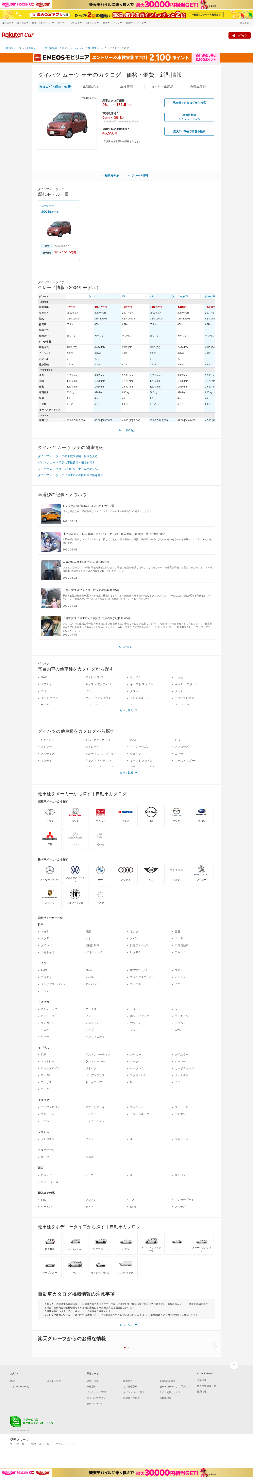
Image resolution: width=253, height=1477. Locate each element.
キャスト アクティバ (98, 684)
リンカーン (48, 1022)
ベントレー (48, 1061)
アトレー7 (91, 746)
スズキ (179, 938)
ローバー (180, 1061)
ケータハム (137, 1068)
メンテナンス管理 (96, 1392)
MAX (44, 677)
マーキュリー (183, 1016)
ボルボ (89, 1157)
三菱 (177, 931)
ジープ (89, 1029)
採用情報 (202, 1391)
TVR (43, 1054)
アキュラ (180, 952)
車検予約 (91, 1386)
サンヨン (180, 1175)
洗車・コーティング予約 (173, 1386)
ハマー (45, 1036)
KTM (133, 1206)
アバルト (46, 1121)
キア (133, 1175)
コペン (45, 691)
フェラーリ (182, 1107)
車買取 (91, 86)
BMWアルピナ (139, 970)
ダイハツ (46, 945)
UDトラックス (94, 952)
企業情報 (202, 1380)
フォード (90, 1016)
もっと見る (124, 430)
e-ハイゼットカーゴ (97, 739)
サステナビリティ (65, 1444)
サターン (135, 1009)
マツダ (45, 938)
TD (132, 1199)
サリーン (135, 1022)
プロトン (90, 1199)
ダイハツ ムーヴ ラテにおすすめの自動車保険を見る (70, 475)
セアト (89, 1206)
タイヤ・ (162, 86)
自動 (198, 86)
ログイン (241, 35)
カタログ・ (55, 86)
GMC (178, 1029)
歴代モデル (112, 175)
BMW (88, 970)
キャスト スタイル (141, 684)
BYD (43, 1199)
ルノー (134, 1139)
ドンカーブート (184, 1199)
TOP (12, 1380)
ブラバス (135, 984)
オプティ (46, 684)
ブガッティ (182, 1139)
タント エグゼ (49, 698)
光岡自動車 (92, 945)
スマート (180, 970)
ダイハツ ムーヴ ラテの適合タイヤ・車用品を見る (69, 468)
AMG (44, 970)
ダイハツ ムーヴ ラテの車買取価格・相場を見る (68, 456)
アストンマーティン (97, 1054)
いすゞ (89, 938)
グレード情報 (139, 175)
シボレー (180, 1009)
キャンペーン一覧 (19, 1386)
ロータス (135, 1061)
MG (132, 1082)
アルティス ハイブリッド (101, 753)
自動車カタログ (131, 1398)
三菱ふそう (48, 952)
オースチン (182, 1075)
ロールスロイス (50, 1068)
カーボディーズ (184, 1068)
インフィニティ (95, 1036)
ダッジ (134, 1029)
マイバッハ (92, 984)
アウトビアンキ (95, 1107)
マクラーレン (138, 1075)
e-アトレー (47, 739)
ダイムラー (182, 1054)
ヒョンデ (46, 1175)
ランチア (90, 1114)
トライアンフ (93, 1082)
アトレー (46, 746)
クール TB (182, 296)
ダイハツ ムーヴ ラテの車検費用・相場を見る (66, 462)
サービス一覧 (17, 1444)
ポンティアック (139, 1016)
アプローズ (182, 746)
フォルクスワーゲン (142, 977)
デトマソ (180, 1114)
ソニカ (89, 691)
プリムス (180, 1022)
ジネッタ (90, 1068)
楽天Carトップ (13, 48)
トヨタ (45, 931)
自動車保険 (165, 1398)
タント (179, 691)
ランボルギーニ (139, 1114)
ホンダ (134, 931)
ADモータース (49, 1181)
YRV (177, 739)
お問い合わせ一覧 (39, 1444)
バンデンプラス (95, 1075)
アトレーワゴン (95, 677)
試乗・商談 (93, 1380)
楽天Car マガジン (96, 1398)
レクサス (135, 952)
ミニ (177, 984)
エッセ (179, 677)
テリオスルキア (184, 698)
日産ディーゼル (139, 945)
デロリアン (92, 1022)
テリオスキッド (139, 698)
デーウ (89, 1175)
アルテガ (46, 991)
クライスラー (93, 1009)
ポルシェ (180, 977)
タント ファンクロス (98, 698)
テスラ (45, 1029)
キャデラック (49, 1009)
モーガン (46, 1075)
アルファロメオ (50, 1107)
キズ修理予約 (130, 1386)
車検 (126, 86)
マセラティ (48, 1114)
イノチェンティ (95, 1121)
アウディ (46, 977)
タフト (134, 691)
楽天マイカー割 (95, 1403)
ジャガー (135, 1054)
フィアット (137, 1107)
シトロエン (48, 1139)
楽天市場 (244, 22)
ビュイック (48, 1016)
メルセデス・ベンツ (53, 984)
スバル (134, 938)
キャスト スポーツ (186, 684)
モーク (45, 1089)
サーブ (45, 1157)
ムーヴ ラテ (47, 205)
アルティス (48, 753)
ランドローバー (95, 1061)
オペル (89, 977)
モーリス (46, 1082)
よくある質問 (54, 1380)
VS (123, 296)
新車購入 (128, 1380)
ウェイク (135, 677)
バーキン (46, 1206)
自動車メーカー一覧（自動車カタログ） (47, 48)
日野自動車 (182, 945)
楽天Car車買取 (167, 1380)
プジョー (90, 1139)
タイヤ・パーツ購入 (133, 1392)
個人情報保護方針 (206, 1385)
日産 (88, 931)
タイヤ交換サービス (170, 1392)
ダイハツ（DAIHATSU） (87, 48)
